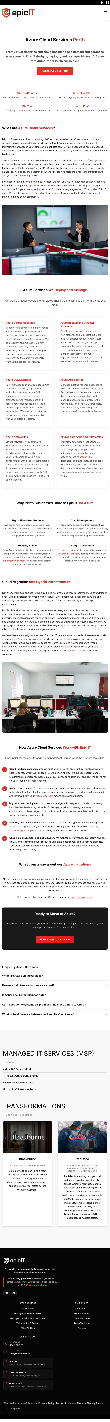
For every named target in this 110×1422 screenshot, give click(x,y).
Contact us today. (38, 1285)
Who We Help (28, 1328)
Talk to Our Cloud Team (55, 70)
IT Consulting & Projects (28, 1323)
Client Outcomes (81, 1318)
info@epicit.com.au (20, 1353)
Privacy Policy (46, 1403)
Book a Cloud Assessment (55, 939)
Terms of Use (63, 1403)
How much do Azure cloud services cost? (28, 985)
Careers (82, 1328)
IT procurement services (72, 650)
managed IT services (69, 553)
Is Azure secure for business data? (24, 994)
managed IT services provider (39, 185)
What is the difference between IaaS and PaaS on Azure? (38, 1014)
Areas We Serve (82, 1323)
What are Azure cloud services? (22, 975)
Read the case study (82, 897)
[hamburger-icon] (105, 12)
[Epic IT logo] (18, 13)
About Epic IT (82, 1308)
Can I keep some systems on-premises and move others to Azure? (44, 1004)
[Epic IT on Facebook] (14, 1293)
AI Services (28, 1308)
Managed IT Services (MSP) (28, 1313)
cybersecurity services (14, 560)
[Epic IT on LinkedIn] (6, 1293)
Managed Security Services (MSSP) (28, 1318)
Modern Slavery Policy (90, 1403)
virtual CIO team (44, 795)
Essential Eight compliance (23, 830)
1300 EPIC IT (16, 1345)
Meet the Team (82, 1313)
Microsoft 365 (84, 456)
